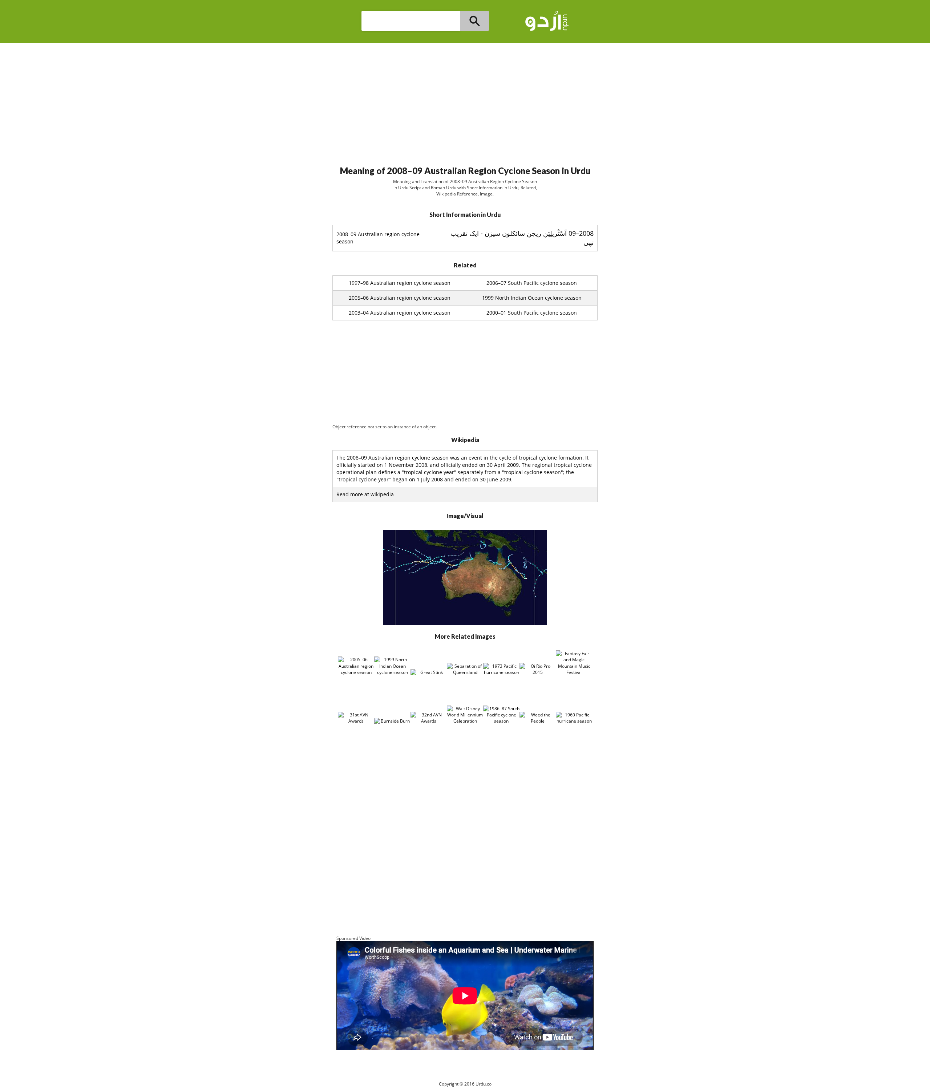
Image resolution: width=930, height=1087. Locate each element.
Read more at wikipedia (365, 494)
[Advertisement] (465, 101)
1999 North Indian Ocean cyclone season (532, 297)
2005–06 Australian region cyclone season (399, 297)
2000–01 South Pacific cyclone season (531, 312)
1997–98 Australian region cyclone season (399, 282)
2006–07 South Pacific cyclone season (531, 282)
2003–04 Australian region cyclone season (399, 312)
